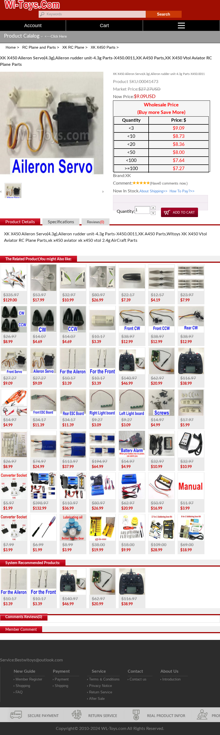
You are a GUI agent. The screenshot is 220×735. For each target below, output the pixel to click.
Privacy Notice (100, 686)
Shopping (23, 686)
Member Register (29, 679)
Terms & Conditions (104, 679)
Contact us (138, 679)
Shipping (61, 686)
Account (33, 25)
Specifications (61, 222)
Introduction (171, 679)
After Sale (97, 699)
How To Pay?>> (182, 191)
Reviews (95, 222)
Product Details (20, 222)
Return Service (100, 692)
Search (163, 14)
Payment (62, 679)
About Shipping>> (153, 191)
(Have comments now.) (169, 183)
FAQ (19, 692)
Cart (104, 25)
